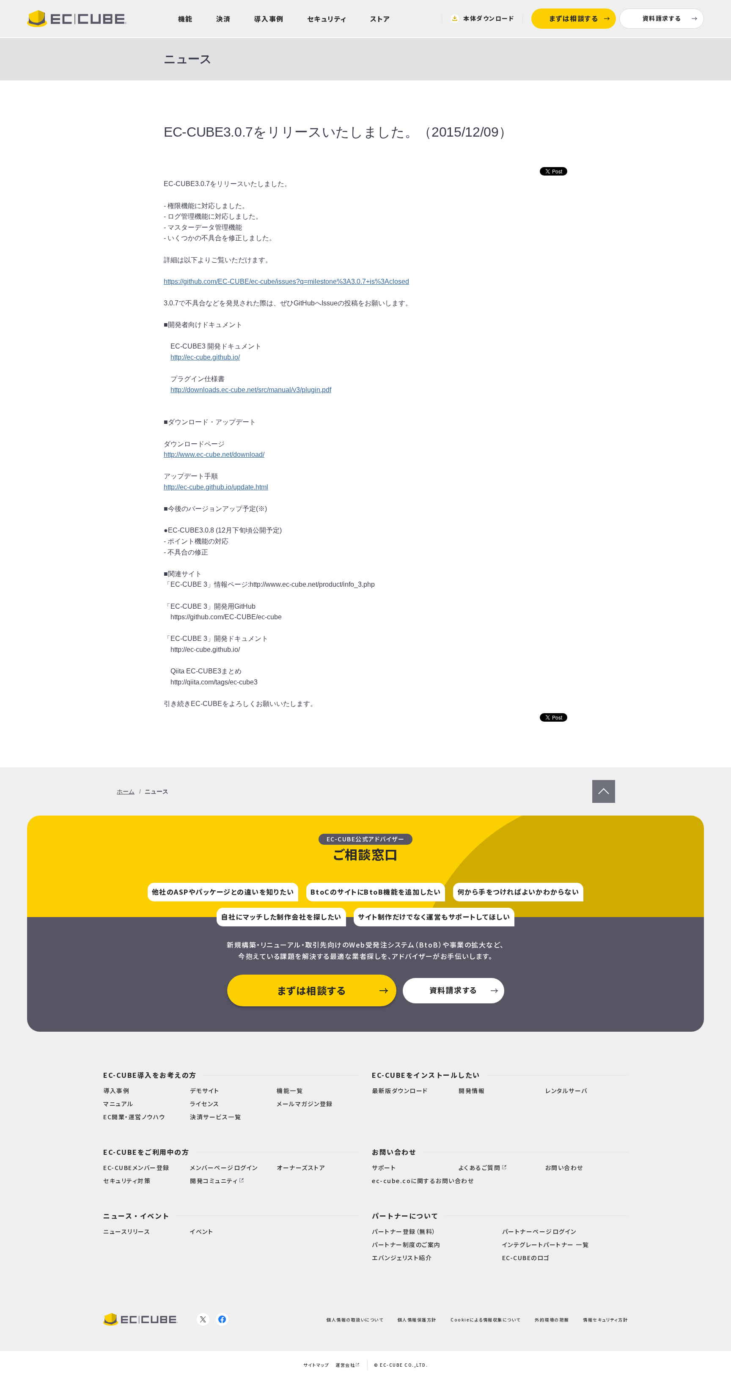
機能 (185, 19)
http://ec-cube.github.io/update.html (216, 487)
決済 (223, 19)
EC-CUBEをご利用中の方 (146, 1152)
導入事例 (269, 19)
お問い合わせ (394, 1152)
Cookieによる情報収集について (486, 1319)
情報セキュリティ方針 (605, 1319)
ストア (380, 19)
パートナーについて (405, 1216)
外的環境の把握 (552, 1319)
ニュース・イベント (136, 1216)
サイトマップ (316, 1365)
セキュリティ (327, 19)
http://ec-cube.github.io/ (205, 357)
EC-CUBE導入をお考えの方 (150, 1075)
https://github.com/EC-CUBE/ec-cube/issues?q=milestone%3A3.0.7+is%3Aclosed (286, 281)
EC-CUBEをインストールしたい (426, 1075)
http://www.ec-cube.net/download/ (214, 454)
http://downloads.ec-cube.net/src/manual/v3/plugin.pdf (250, 389)
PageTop (603, 785)
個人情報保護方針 (417, 1319)
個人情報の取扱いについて (355, 1319)
